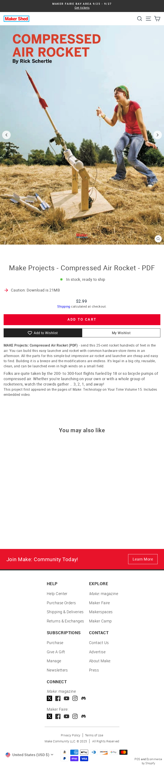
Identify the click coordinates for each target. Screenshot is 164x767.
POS (137, 759)
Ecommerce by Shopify (152, 761)
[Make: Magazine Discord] (83, 698)
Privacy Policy (71, 735)
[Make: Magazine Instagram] (75, 698)
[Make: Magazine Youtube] (66, 698)
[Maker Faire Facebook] (58, 716)
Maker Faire (99, 602)
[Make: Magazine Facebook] (58, 698)
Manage (54, 660)
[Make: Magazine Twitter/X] (49, 698)
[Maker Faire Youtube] (66, 716)
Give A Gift (56, 651)
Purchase (55, 642)
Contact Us (99, 642)
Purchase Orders (61, 602)
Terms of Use (94, 735)
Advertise (97, 651)
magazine (103, 593)
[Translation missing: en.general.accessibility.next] (157, 135)
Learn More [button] (143, 559)
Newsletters (57, 670)
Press (94, 670)
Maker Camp (100, 620)
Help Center (57, 593)
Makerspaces (101, 611)
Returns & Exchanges (65, 620)
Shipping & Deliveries (65, 611)
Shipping (63, 306)
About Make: (100, 660)
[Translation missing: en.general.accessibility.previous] (6, 135)
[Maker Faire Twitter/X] (49, 716)
